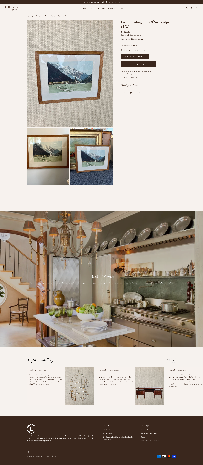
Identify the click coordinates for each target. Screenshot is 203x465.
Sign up (86, 2)
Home (29, 16)
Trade (143, 437)
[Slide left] (167, 360)
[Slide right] (173, 360)
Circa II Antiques (37, 456)
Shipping (124, 35)
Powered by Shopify (50, 456)
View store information (131, 77)
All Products (37, 16)
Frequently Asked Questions (150, 441)
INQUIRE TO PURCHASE (135, 56)
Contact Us (144, 430)
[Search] (187, 8)
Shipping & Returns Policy (149, 433)
